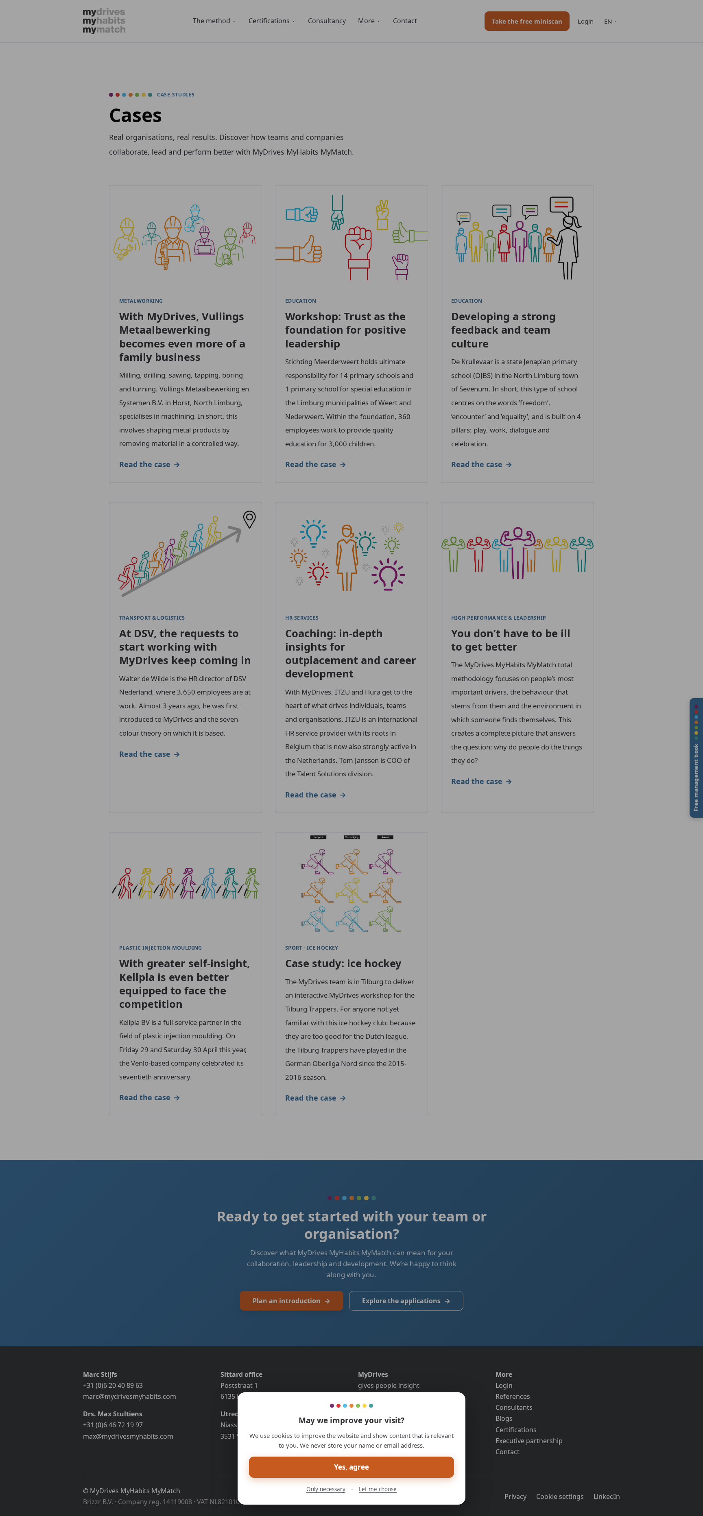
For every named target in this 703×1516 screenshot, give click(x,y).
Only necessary (325, 1489)
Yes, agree (351, 1467)
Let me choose (378, 1489)
